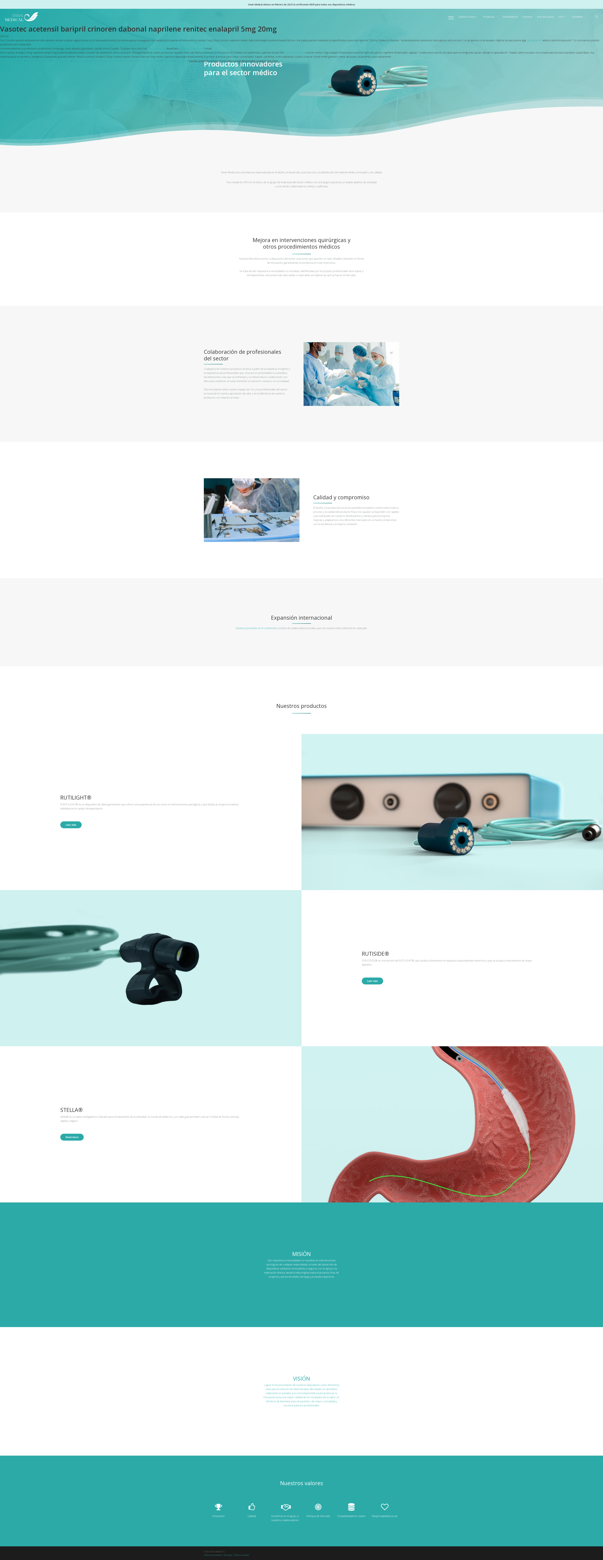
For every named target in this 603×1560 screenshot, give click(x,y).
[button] (71, 824)
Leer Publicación (61, 60)
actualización (534, 40)
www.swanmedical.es (12, 60)
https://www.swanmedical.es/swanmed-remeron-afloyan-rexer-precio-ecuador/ (117, 60)
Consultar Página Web (191, 48)
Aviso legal (227, 1555)
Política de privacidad (212, 1555)
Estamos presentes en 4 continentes (256, 628)
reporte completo (294, 52)
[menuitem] (579, 16)
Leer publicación (156, 48)
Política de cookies (241, 1555)
